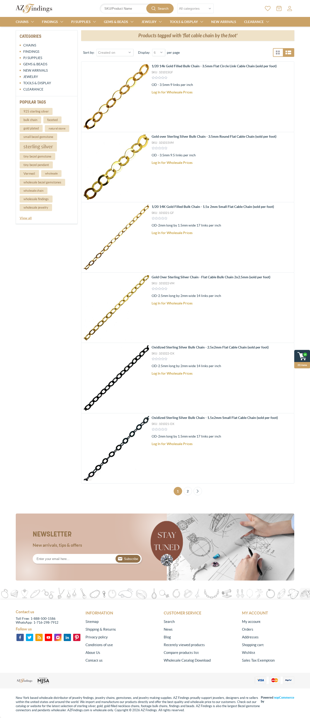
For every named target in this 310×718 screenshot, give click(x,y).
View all (26, 218)
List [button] (288, 52)
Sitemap (92, 622)
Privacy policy (96, 637)
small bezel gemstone (38, 137)
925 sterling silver (36, 111)
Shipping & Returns (100, 629)
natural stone (57, 128)
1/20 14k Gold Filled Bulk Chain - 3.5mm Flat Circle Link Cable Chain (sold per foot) (214, 66)
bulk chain (30, 120)
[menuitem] (111, 622)
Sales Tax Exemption (258, 660)
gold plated (31, 128)
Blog (167, 637)
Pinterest (76, 637)
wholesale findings (36, 199)
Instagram (58, 637)
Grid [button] (277, 52)
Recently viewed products (184, 645)
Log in (289, 8)
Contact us (94, 660)
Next (198, 491)
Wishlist (248, 652)
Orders (247, 629)
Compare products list (181, 652)
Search (163, 8)
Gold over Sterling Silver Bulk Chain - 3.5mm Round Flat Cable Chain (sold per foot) (214, 136)
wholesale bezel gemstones (42, 182)
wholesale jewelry (35, 207)
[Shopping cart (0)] (279, 8)
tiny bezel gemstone (37, 156)
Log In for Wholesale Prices (172, 92)
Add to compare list (288, 95)
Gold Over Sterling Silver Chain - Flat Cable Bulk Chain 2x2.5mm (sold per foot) (211, 277)
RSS (39, 637)
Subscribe (131, 559)
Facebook (20, 637)
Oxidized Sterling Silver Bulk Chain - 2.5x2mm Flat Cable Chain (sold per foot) (210, 347)
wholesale (51, 173)
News (168, 629)
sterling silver (38, 146)
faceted (52, 120)
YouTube (48, 637)
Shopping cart (253, 645)
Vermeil (29, 173)
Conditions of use (99, 645)
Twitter (29, 637)
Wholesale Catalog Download (187, 660)
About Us (92, 652)
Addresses (250, 637)
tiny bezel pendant (36, 165)
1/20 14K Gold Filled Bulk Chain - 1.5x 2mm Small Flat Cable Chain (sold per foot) (213, 207)
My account (251, 622)
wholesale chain (33, 190)
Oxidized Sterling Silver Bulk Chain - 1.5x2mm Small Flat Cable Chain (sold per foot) (215, 418)
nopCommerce (284, 697)
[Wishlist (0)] (268, 8)
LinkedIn (67, 637)
